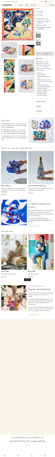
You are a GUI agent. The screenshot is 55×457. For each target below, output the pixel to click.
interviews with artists (34, 220)
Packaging (38, 106)
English (41, 1)
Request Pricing (33, 315)
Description (40, 58)
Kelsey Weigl (31, 271)
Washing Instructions (41, 101)
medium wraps (6, 130)
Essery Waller (5, 271)
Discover (27, 445)
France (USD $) (50, 1)
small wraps (6, 123)
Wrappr (37, 8)
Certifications (39, 111)
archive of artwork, (42, 218)
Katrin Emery (40, 67)
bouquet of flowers (11, 133)
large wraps (6, 136)
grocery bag (23, 137)
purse (2, 139)
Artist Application (34, 226)
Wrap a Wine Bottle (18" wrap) (37, 186)
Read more (3, 194)
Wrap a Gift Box (5, 186)
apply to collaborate (45, 220)
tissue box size (10, 127)
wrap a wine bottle (21, 133)
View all (27, 279)
